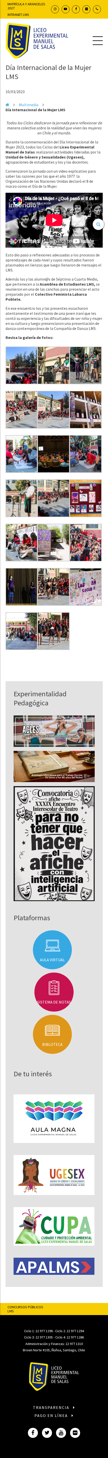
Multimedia (28, 104)
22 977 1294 (75, 1331)
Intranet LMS (18, 14)
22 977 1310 (74, 1343)
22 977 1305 (44, 1337)
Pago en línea (51, 1415)
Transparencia (52, 1407)
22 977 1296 (44, 1331)
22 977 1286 (75, 1337)
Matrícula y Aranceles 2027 (26, 6)
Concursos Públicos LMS (25, 1309)
